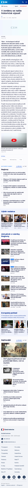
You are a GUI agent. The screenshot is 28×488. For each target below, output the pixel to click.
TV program (4, 447)
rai (1, 16)
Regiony (4, 159)
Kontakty (17, 472)
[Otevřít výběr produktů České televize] (26, 2)
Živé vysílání (4, 450)
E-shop (3, 465)
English (3, 485)
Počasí (3, 462)
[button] (14, 140)
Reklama (17, 450)
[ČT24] (4, 2)
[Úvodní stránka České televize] (7, 429)
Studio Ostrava (18, 456)
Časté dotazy (18, 469)
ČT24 (21, 159)
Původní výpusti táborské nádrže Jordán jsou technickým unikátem (12, 149)
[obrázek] (14, 27)
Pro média (17, 447)
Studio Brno (18, 453)
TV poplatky (4, 453)
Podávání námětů (19, 465)
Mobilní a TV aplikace (6, 469)
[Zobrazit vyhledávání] (23, 2)
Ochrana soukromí (10, 485)
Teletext (3, 456)
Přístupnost (19, 485)
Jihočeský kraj (13, 159)
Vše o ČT (3, 472)
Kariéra (17, 462)
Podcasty (3, 459)
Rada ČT (17, 459)
